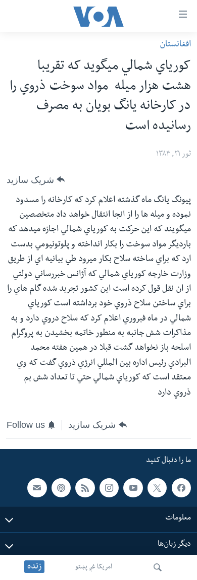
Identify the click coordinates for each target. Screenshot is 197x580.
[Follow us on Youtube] (132, 487)
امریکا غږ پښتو (93, 567)
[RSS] (84, 487)
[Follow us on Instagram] (109, 487)
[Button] (36, 179)
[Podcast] (61, 487)
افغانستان (175, 45)
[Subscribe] (36, 487)
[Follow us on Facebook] (181, 487)
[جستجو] (157, 567)
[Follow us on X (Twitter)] (157, 487)
